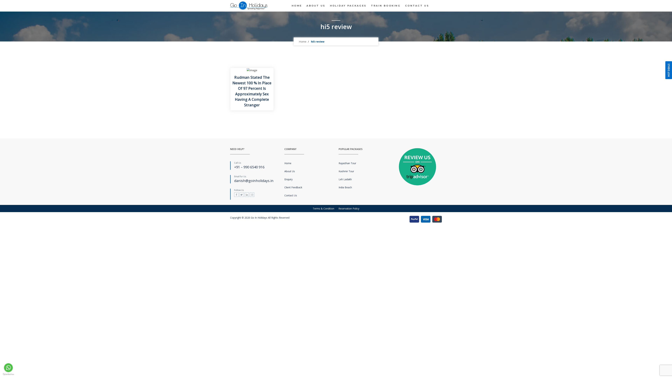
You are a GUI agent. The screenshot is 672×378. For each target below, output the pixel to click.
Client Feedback (293, 187)
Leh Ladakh (345, 179)
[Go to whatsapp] (8, 367)
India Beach (345, 187)
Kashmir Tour (346, 171)
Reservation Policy (348, 208)
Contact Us (417, 5)
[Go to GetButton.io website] (8, 374)
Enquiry (288, 179)
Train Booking (386, 5)
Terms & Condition (323, 208)
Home (297, 5)
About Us (315, 5)
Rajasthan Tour (347, 163)
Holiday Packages (348, 5)
